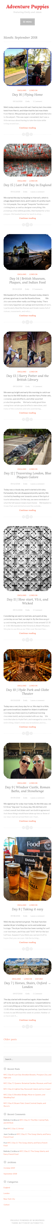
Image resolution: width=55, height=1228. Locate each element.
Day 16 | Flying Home (27, 95)
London (33, 90)
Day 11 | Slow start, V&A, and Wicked (27, 601)
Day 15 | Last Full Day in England (27, 185)
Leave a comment (38, 192)
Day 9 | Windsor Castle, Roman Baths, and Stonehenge (27, 789)
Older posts (10, 1039)
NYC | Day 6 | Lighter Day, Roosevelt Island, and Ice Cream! (27, 1089)
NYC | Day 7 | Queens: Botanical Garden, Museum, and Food (27, 1083)
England (22, 90)
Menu (29, 21)
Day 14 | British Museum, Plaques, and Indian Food (27, 280)
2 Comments (37, 289)
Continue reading (30, 127)
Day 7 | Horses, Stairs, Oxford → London (27, 985)
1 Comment (37, 101)
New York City (9, 1199)
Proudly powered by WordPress (27, 1220)
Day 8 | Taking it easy (27, 909)
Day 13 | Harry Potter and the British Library (27, 378)
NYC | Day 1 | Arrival (16, 1128)
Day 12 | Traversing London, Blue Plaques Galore (27, 475)
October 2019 (9, 1168)
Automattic (36, 1223)
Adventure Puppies (27, 6)
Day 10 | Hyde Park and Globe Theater (27, 692)
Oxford (39, 979)
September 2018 (10, 1174)
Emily (28, 101)
